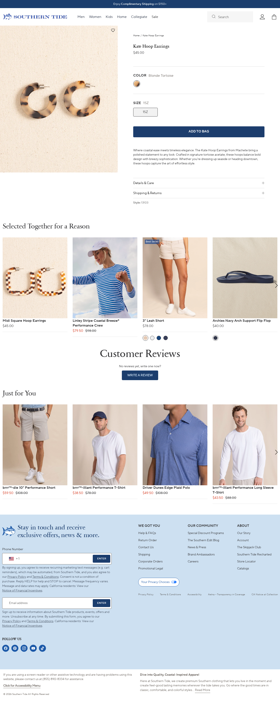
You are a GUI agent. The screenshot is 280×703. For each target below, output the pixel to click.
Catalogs (243, 569)
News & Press (197, 547)
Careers (193, 562)
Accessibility (194, 594)
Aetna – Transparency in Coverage (226, 594)
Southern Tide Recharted (254, 555)
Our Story (243, 533)
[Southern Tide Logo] (35, 17)
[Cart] (274, 16)
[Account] (262, 16)
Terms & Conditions (45, 577)
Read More (202, 690)
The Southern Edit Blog (203, 540)
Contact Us (146, 547)
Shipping (144, 555)
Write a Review (142, 376)
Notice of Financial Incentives (22, 626)
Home (136, 35)
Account (243, 540)
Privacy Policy (16, 577)
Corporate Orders (150, 562)
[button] (113, 30)
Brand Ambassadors (201, 555)
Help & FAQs (147, 533)
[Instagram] (24, 648)
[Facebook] (5, 648)
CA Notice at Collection (265, 594)
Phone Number (12, 549)
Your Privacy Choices (155, 582)
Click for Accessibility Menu (21, 686)
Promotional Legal (150, 569)
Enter (101, 558)
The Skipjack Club (249, 547)
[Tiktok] (42, 648)
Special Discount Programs (206, 533)
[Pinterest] (14, 648)
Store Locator (246, 562)
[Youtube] (33, 648)
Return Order (147, 540)
